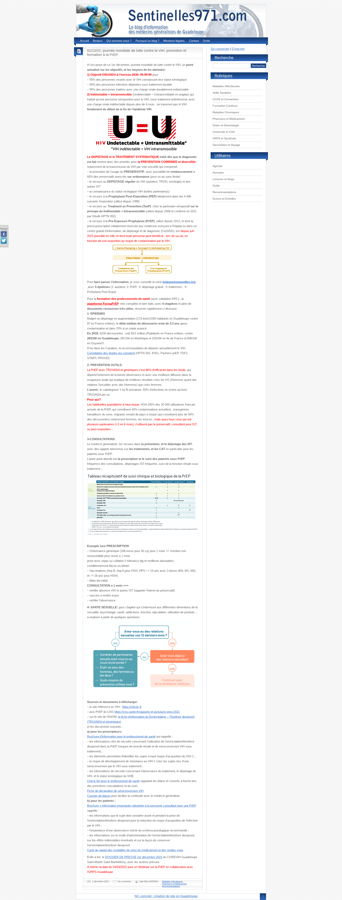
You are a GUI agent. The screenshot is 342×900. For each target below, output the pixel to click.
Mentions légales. (174, 40)
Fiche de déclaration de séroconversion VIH (115, 790)
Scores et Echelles (224, 198)
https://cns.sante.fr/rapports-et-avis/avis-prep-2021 (147, 711)
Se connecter (220, 49)
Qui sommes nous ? (119, 40)
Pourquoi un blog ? (147, 40)
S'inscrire (238, 49)
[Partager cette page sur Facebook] (3, 234)
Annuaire (218, 172)
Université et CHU (224, 131)
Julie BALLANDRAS (148, 881)
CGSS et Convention (225, 99)
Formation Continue (225, 105)
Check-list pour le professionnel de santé (113, 781)
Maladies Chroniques (226, 112)
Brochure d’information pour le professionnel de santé (121, 736)
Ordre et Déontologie (226, 125)
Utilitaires (223, 155)
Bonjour (98, 40)
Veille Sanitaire (222, 92)
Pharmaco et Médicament (174, 884)
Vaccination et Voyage (226, 144)
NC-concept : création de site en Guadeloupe (166, 896)
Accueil (84, 40)
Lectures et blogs (223, 179)
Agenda (217, 166)
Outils (206, 40)
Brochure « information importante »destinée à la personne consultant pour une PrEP (141, 805)
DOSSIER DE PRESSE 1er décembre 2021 (133, 857)
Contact (194, 40)
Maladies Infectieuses (172, 881)
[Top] (263, 896)
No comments (124, 881)
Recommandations (171, 886)
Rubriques (223, 76)
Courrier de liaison (98, 795)
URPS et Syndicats (224, 138)
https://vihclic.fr (132, 706)
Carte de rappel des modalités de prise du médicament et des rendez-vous (135, 850)
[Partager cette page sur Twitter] (3, 241)
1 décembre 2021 (100, 881)
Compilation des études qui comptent (111, 353)
